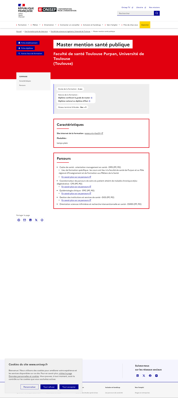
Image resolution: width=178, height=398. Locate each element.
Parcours (22, 85)
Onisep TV (126, 7)
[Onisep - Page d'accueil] (47, 9)
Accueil (19, 31)
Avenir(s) (145, 25)
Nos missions (154, 7)
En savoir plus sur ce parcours (75, 176)
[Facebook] (42, 220)
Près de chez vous (131, 25)
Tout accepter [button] (69, 386)
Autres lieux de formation (31, 53)
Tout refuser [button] (49, 386)
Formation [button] (22, 25)
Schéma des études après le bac (87, 393)
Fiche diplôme (27, 48)
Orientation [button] (49, 25)
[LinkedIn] (30, 220)
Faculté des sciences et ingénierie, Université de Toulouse (70, 31)
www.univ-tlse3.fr (93, 133)
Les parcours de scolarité (114, 393)
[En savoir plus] (92, 97)
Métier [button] (35, 25)
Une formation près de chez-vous (36, 31)
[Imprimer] (18, 220)
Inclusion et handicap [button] (92, 25)
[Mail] (24, 220)
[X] (36, 220)
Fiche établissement (29, 43)
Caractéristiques (25, 81)
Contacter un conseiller (70, 25)
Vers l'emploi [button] (112, 25)
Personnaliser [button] (29, 386)
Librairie (139, 7)
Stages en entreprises (142, 393)
